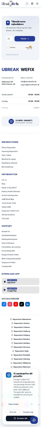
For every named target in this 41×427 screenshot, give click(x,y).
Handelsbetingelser (9, 235)
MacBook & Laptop (9, 159)
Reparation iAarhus (22, 323)
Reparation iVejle (22, 351)
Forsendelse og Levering (11, 247)
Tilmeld (23, 39)
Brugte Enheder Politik (10, 255)
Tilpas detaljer (13, 404)
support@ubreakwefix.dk (30, 85)
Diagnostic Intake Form (10, 211)
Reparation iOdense (22, 327)
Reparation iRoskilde (22, 355)
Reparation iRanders (22, 339)
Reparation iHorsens (22, 347)
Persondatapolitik (8, 251)
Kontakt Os (6, 231)
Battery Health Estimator (11, 191)
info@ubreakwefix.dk (28, 81)
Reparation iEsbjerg (22, 335)
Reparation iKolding (22, 343)
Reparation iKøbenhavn (22, 319)
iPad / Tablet (6, 155)
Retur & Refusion (8, 243)
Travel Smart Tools (9, 203)
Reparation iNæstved (21, 367)
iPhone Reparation (9, 147)
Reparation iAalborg (22, 331)
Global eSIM (6, 207)
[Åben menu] (37, 4)
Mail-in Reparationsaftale (11, 258)
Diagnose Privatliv (8, 262)
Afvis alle (13, 412)
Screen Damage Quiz (10, 195)
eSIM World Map (8, 199)
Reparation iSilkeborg (21, 363)
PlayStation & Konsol (9, 163)
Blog (3, 184)
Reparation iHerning (22, 359)
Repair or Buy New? (9, 187)
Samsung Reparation (10, 151)
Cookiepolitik (6, 266)
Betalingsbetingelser (9, 239)
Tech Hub (5, 218)
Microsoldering (7, 167)
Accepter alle (22, 418)
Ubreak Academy (8, 215)
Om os (4, 180)
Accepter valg (28, 412)
